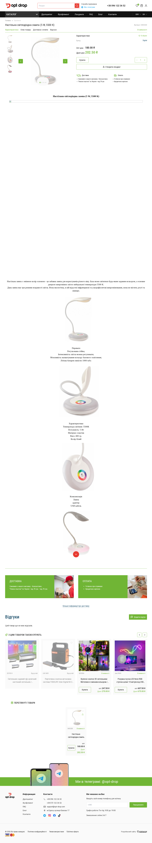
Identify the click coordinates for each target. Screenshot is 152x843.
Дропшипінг (46, 14)
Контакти (112, 14)
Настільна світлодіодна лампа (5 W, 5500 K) (76, 736)
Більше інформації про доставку (76, 606)
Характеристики (11, 30)
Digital (145, 40)
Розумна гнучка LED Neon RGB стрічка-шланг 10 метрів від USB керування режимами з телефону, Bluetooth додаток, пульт (130, 680)
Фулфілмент (63, 14)
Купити (85, 690)
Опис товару (26, 30)
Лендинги (79, 14)
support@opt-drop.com (56, 807)
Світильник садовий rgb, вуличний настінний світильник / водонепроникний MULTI (22, 680)
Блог (100, 14)
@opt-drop (110, 781)
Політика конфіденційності (37, 832)
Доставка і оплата (40, 30)
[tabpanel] (43, 61)
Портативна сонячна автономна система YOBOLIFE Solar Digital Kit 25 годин (58, 680)
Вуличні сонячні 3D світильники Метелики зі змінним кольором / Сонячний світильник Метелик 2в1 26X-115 (94, 680)
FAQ (91, 14)
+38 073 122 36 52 (54, 803)
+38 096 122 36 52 (116, 5)
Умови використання (56, 832)
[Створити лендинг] (107, 646)
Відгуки (53, 30)
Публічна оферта (73, 832)
